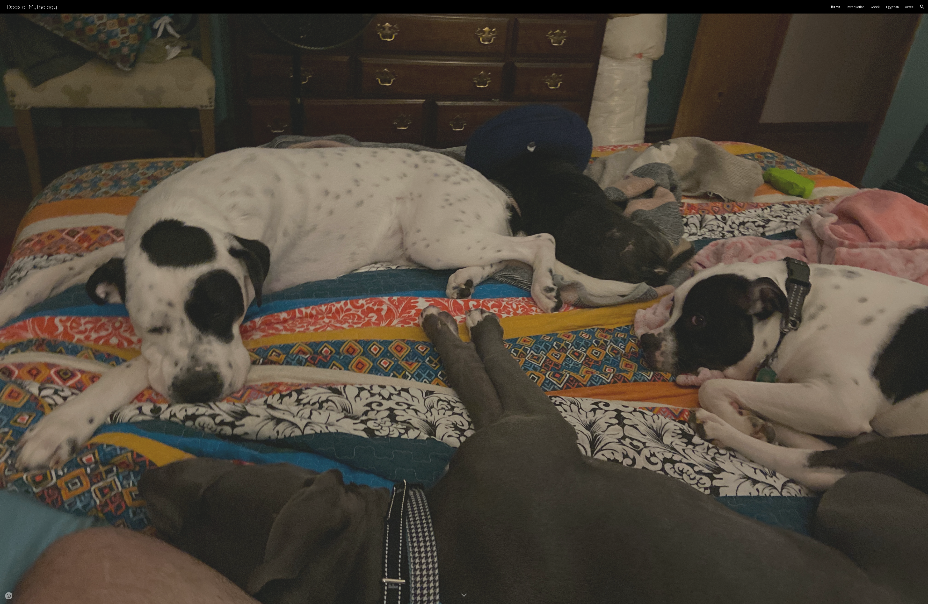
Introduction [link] (855, 7)
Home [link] (835, 7)
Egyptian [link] (892, 7)
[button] (922, 7)
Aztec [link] (909, 7)
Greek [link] (875, 7)
